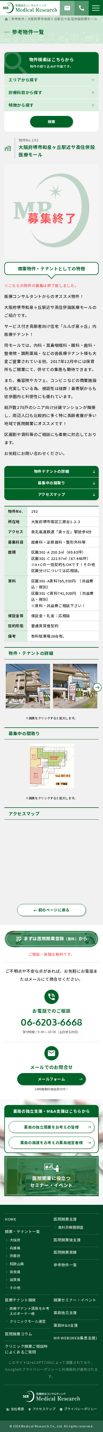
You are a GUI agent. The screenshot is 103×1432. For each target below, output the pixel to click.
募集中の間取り (67, 482)
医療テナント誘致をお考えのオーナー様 (29, 1311)
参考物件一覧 (65, 1264)
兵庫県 (15, 1247)
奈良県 (15, 1271)
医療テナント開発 (20, 1300)
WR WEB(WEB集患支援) (75, 1338)
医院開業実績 (65, 1252)
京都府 (15, 1255)
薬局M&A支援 (66, 1325)
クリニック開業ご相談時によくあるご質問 (26, 1349)
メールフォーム (60, 1079)
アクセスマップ (67, 494)
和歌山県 (17, 1263)
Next (97, 687)
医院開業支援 (65, 1219)
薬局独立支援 (65, 1312)
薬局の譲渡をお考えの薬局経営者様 (55, 1142)
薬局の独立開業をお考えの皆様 (57, 1127)
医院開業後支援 (67, 1239)
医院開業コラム (18, 1334)
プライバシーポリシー (40, 1369)
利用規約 (69, 1369)
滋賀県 (15, 1279)
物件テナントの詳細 (65, 471)
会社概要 (15, 1408)
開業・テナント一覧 (22, 1231)
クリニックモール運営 (28, 1321)
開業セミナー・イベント (75, 1300)
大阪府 (15, 1239)
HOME (11, 1219)
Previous (5, 687)
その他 (15, 1287)
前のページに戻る (51, 910)
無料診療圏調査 (71, 1227)
